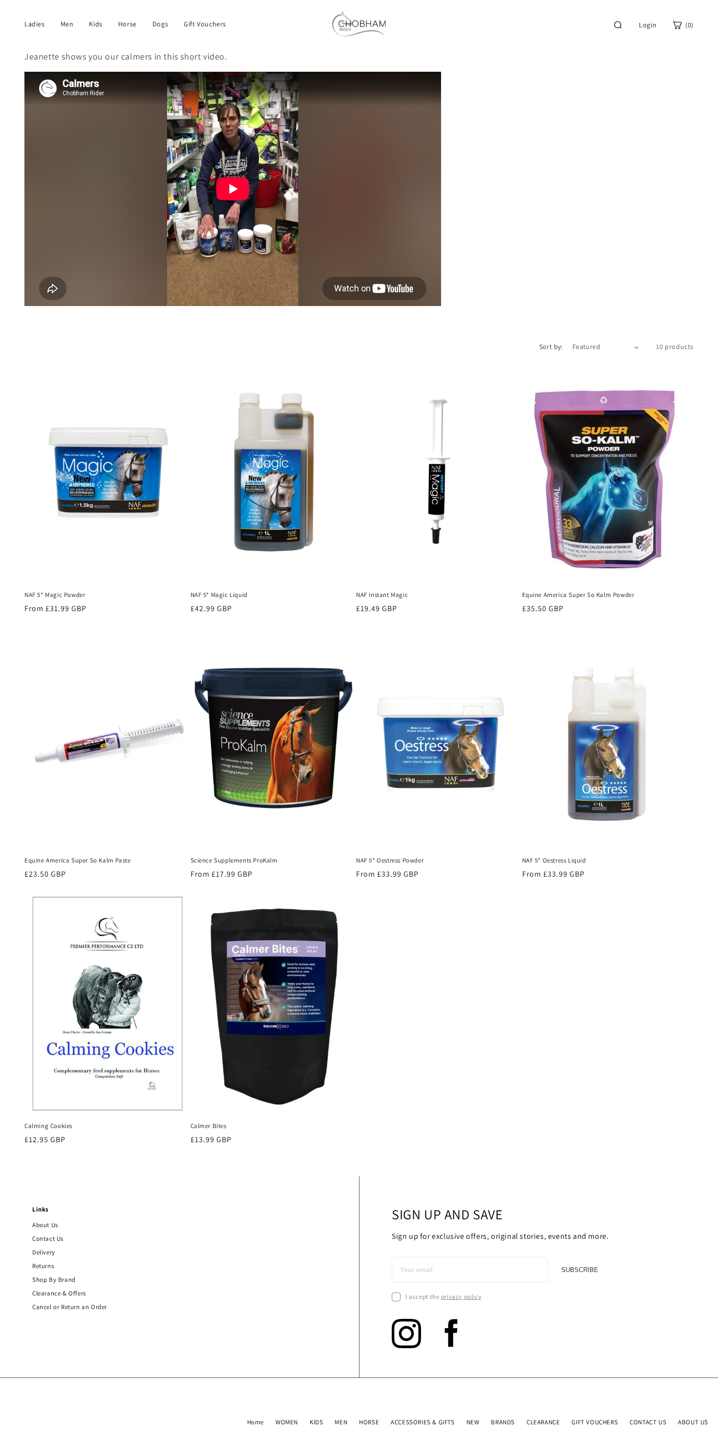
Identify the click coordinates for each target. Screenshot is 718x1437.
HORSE (369, 1422)
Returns (43, 1266)
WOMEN (286, 1422)
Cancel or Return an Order (69, 1307)
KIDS (316, 1422)
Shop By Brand (54, 1279)
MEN (341, 1422)
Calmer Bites (208, 1126)
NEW (473, 1422)
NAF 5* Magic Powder (54, 595)
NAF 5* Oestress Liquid (554, 860)
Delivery (43, 1252)
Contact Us (47, 1238)
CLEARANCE (543, 1422)
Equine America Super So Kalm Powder (578, 595)
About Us (45, 1225)
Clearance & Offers (59, 1293)
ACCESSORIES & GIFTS (422, 1422)
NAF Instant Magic (382, 595)
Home (255, 1422)
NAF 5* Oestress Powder (389, 860)
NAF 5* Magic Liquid (219, 595)
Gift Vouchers (205, 24)
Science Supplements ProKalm (234, 860)
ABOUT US (693, 1422)
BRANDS (503, 1422)
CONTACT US (648, 1422)
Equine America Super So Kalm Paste (77, 860)
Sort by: (551, 346)
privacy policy (461, 1297)
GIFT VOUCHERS (594, 1422)
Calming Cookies (48, 1126)
